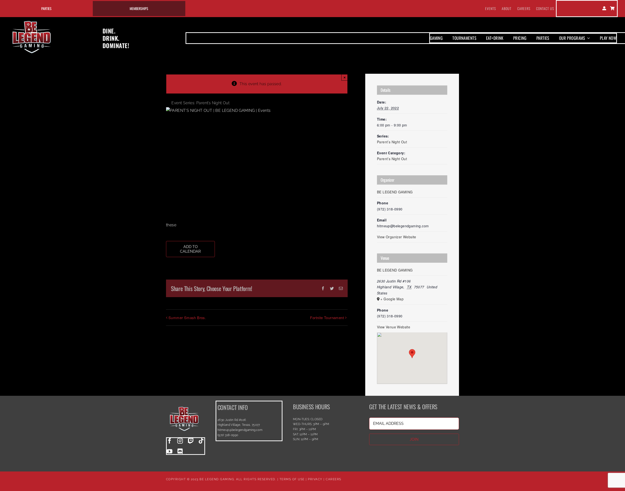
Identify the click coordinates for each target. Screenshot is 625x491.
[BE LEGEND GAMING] (184, 402)
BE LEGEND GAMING (395, 191)
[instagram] (180, 441)
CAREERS (333, 479)
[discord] (180, 451)
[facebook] (169, 441)
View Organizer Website (396, 236)
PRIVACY (315, 479)
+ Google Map (392, 298)
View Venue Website (393, 326)
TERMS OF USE (292, 479)
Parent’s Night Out (392, 141)
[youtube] (169, 451)
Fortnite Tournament (327, 317)
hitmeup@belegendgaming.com (240, 430)
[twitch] (191, 441)
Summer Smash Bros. (187, 317)
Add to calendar (190, 249)
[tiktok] (201, 441)
